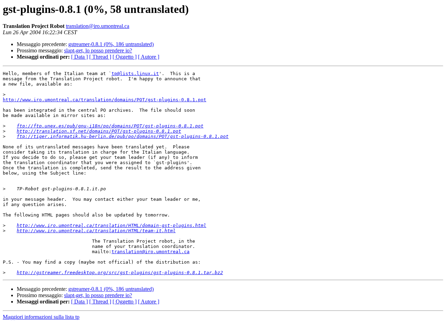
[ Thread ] (100, 57)
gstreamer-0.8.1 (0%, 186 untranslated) (111, 44)
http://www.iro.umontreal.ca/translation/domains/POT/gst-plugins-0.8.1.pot (104, 99)
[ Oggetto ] (125, 57)
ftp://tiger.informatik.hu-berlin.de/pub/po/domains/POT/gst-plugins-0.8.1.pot (123, 136)
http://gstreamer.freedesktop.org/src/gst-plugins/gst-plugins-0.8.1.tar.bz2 (120, 272)
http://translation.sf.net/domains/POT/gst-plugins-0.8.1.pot (99, 131)
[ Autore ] (148, 57)
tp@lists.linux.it (135, 73)
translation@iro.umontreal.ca (97, 26)
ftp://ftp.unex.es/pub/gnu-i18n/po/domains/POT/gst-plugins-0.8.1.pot (110, 126)
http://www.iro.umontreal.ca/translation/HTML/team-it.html (96, 230)
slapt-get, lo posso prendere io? (98, 50)
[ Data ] (79, 57)
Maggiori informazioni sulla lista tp (41, 317)
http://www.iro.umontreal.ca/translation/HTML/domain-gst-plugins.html (111, 225)
